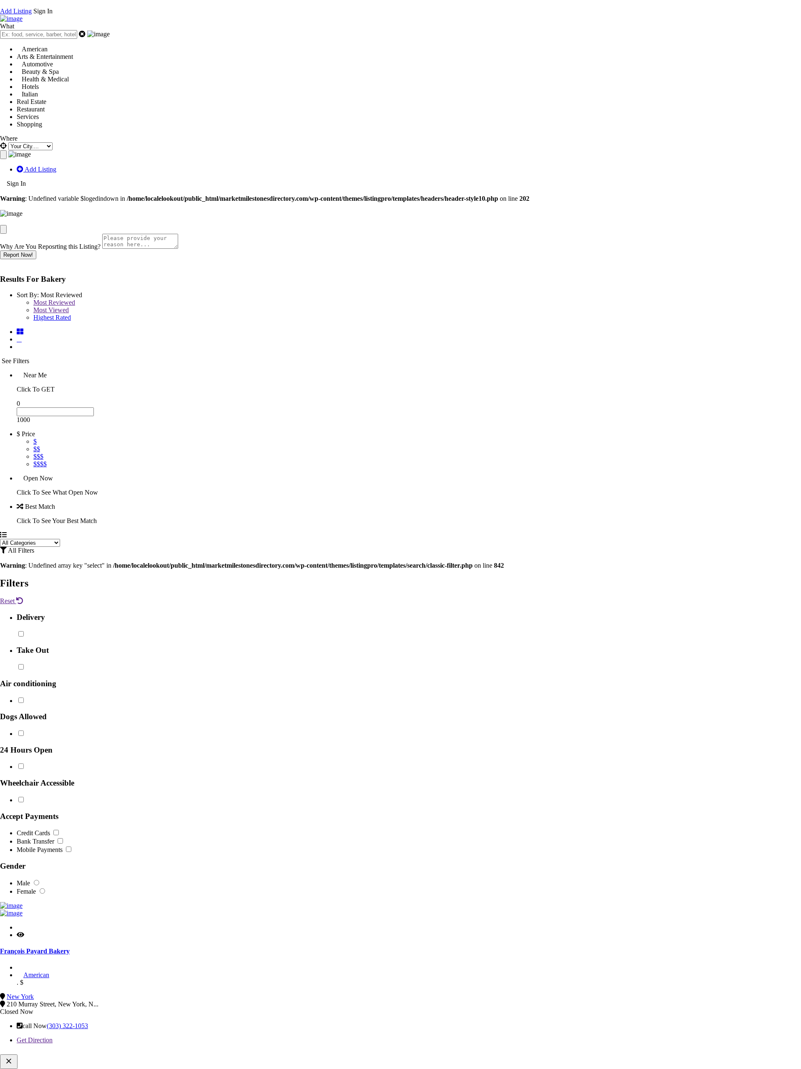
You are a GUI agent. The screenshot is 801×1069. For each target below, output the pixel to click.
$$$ (38, 456)
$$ (36, 448)
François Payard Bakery (35, 951)
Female (27, 891)
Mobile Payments (40, 849)
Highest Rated (52, 317)
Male (24, 883)
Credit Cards (34, 832)
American (36, 974)
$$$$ (40, 464)
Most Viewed (51, 309)
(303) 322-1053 (67, 1025)
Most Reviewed (54, 302)
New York (20, 996)
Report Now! (18, 255)
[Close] (3, 229)
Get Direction (35, 1040)
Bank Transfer (36, 841)
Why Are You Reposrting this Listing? (50, 246)
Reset (8, 600)
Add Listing (16, 11)
